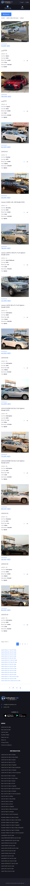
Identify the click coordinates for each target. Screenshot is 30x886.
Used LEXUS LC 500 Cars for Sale (9, 676)
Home (3, 18)
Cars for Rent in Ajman (7, 801)
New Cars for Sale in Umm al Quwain (10, 793)
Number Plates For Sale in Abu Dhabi (11, 820)
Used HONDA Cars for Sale (8, 853)
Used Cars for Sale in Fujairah (8, 765)
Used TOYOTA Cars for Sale (8, 850)
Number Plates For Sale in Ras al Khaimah (12, 827)
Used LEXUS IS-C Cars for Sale (9, 660)
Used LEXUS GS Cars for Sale (8, 654)
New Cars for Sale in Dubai (8, 775)
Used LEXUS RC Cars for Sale (8, 670)
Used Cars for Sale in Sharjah (8, 770)
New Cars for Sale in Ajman (8, 781)
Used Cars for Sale (12, 18)
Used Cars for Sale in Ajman (8, 759)
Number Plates (5, 734)
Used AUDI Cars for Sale (7, 856)
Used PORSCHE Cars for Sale (8, 843)
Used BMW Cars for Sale (7, 835)
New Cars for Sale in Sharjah (8, 791)
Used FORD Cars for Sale (7, 866)
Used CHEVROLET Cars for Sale (9, 863)
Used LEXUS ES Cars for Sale (8, 652)
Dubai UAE (6, 707)
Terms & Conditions (6, 745)
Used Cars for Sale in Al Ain (8, 762)
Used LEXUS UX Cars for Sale (8, 678)
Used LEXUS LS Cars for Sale (8, 664)
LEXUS (22, 18)
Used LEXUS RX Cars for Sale (8, 672)
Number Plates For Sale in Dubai (9, 817)
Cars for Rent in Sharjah (7, 811)
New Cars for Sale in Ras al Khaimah (10, 788)
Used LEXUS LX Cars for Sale (8, 666)
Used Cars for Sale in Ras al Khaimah (10, 767)
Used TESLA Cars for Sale (7, 871)
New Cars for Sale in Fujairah (8, 786)
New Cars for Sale (5, 729)
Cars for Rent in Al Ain (7, 804)
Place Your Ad (4, 737)
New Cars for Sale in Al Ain (8, 783)
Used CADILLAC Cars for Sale (8, 861)
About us (3, 740)
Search (6, 14)
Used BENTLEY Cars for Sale (8, 858)
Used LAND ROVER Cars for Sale (9, 848)
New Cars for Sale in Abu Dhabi (9, 778)
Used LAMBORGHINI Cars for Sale (10, 840)
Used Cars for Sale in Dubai (8, 754)
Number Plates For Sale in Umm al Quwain (12, 832)
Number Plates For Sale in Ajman (10, 822)
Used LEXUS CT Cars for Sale (8, 650)
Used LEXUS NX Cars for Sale (8, 668)
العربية (22, 2)
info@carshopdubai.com (10, 704)
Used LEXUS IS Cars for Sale (8, 658)
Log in (27, 2)
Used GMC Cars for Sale (7, 868)
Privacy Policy (5, 742)
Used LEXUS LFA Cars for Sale (9, 662)
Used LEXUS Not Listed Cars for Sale (10, 680)
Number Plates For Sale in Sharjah (10, 830)
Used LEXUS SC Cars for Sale (8, 674)
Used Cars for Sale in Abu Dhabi (9, 757)
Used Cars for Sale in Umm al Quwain (11, 772)
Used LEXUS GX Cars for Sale (8, 656)
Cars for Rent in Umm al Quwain (9, 814)
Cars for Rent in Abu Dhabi (8, 799)
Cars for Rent (4, 732)
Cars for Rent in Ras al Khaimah (9, 809)
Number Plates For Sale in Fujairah (10, 825)
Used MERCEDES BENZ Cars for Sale (11, 838)
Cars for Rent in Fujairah (7, 806)
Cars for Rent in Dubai (7, 796)
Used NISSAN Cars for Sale (8, 845)
